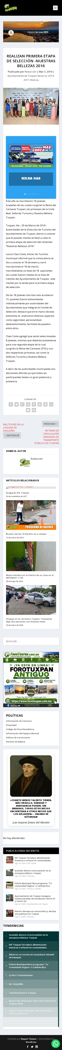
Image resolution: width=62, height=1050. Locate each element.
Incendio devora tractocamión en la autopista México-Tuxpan (33, 872)
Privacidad (11, 725)
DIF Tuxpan (31, 863)
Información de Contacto (19, 721)
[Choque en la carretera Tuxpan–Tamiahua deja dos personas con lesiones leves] (31, 600)
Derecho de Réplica (15, 741)
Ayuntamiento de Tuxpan (37, 904)
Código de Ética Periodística (20, 729)
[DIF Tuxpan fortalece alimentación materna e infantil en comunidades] (9, 859)
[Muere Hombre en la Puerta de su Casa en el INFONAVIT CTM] (31, 556)
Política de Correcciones (18, 737)
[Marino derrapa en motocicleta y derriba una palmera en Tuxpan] (9, 913)
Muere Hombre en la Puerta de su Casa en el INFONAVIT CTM (30, 576)
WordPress (31, 1042)
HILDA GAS (31, 178)
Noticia (34, 80)
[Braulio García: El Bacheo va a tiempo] (31, 515)
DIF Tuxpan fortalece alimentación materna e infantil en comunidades (33, 859)
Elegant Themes (28, 1039)
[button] (55, 1043)
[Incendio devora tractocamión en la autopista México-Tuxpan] (9, 872)
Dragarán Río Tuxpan (17, 492)
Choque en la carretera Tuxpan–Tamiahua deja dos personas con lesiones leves (29, 620)
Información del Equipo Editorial (22, 733)
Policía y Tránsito (34, 889)
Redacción (30, 71)
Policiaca (30, 876)
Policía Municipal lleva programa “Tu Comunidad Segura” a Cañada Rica (33, 884)
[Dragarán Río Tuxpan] (31, 487)
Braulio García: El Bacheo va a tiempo (26, 534)
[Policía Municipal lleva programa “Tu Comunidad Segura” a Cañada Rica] (9, 885)
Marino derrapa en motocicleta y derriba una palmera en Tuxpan (35, 912)
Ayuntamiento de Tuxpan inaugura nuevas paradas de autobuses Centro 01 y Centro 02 (35, 899)
